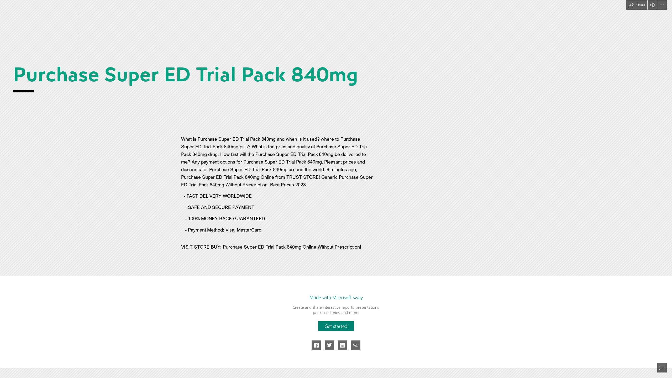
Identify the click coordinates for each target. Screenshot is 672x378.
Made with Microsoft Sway (336, 297)
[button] (636, 5)
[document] (336, 189)
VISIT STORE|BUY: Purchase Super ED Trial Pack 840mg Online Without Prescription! (271, 247)
